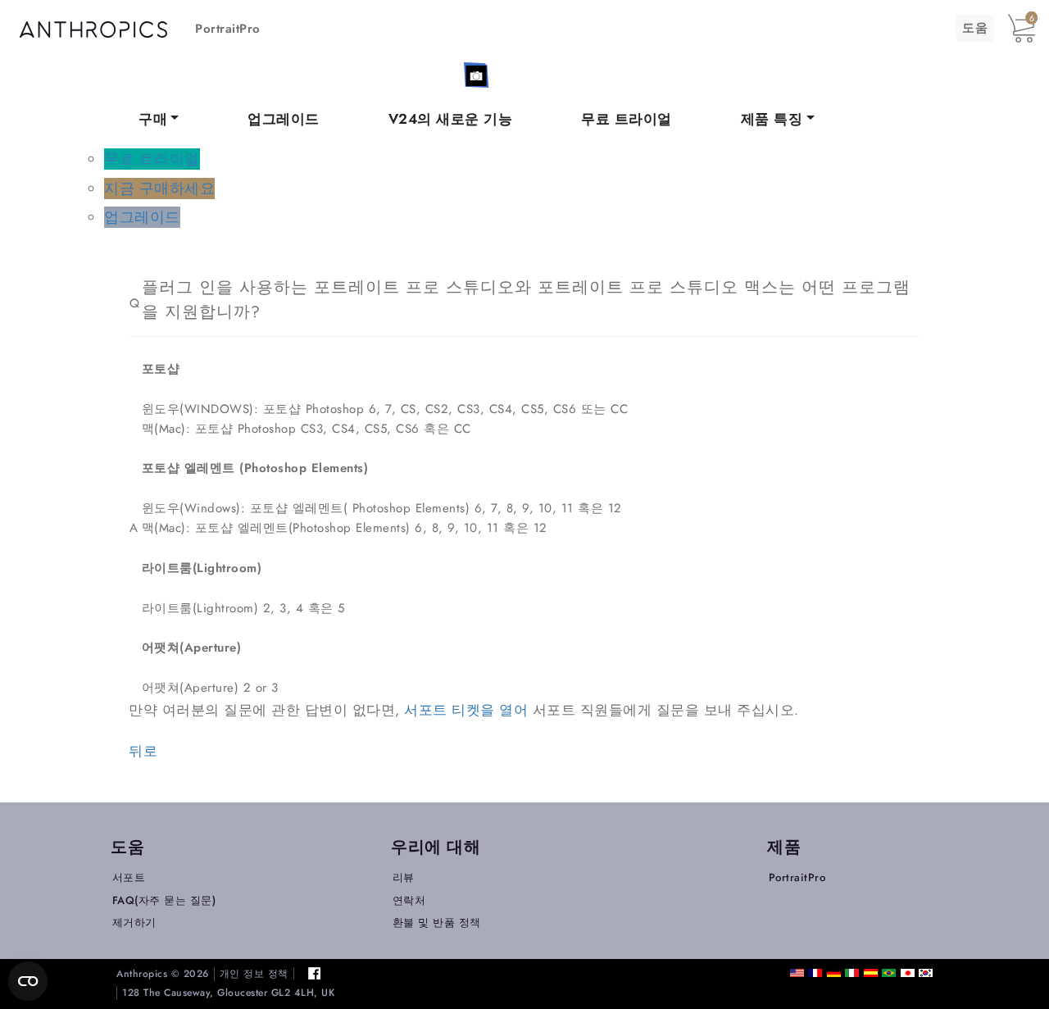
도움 (975, 28)
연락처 (409, 900)
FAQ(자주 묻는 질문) (164, 900)
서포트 (129, 877)
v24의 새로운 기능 (450, 119)
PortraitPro (228, 29)
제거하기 (134, 922)
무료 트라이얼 (626, 119)
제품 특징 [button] (772, 119)
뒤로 (143, 751)
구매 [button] (153, 119)
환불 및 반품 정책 (437, 922)
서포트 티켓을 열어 (466, 710)
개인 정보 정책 (254, 974)
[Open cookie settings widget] (28, 981)
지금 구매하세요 (159, 189)
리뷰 (404, 877)
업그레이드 (283, 119)
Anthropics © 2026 (162, 974)
